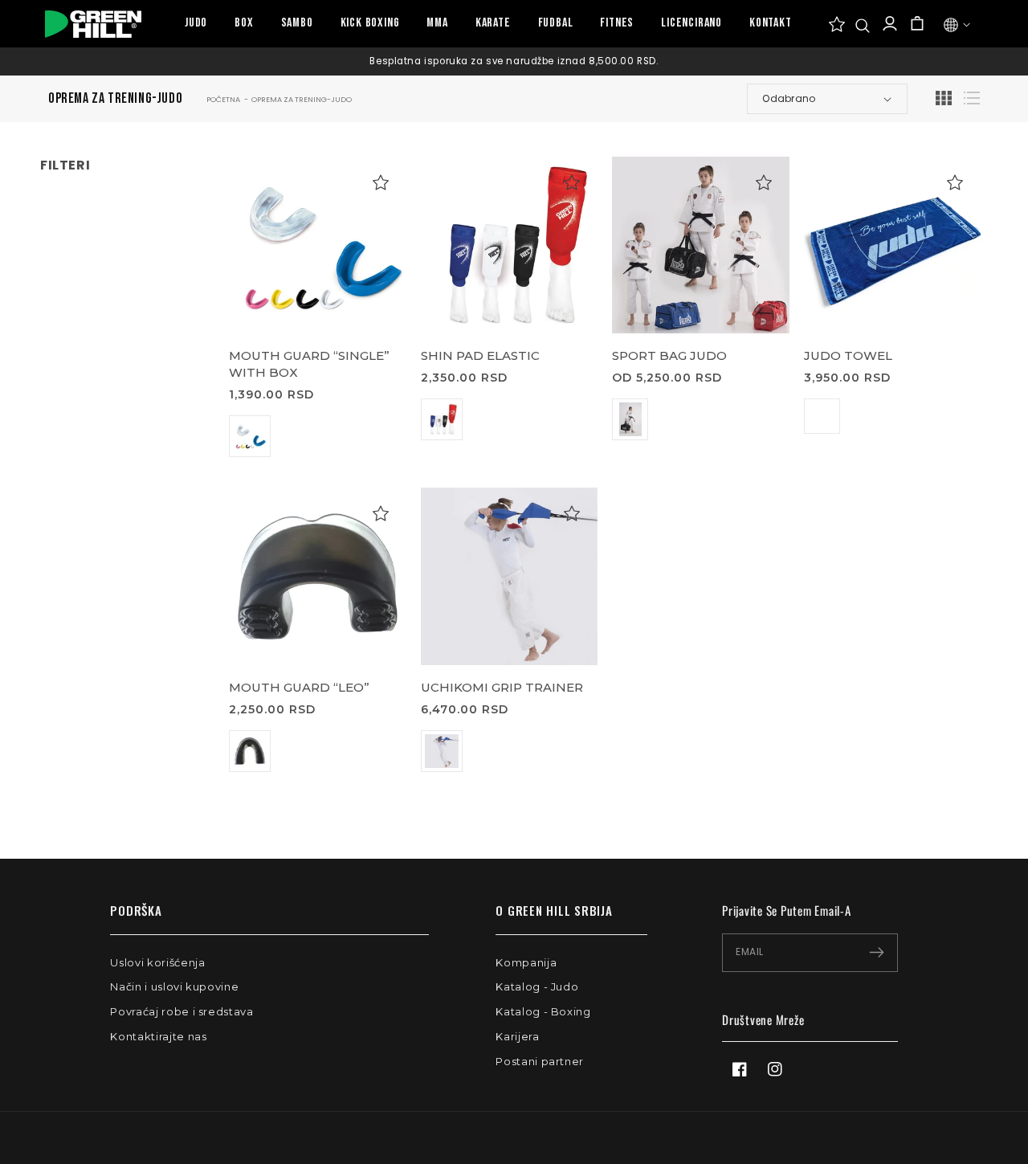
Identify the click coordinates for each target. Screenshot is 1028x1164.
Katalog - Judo (537, 986)
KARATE (493, 23)
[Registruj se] (877, 952)
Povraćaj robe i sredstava (181, 1011)
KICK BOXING (370, 23)
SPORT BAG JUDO (669, 355)
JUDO (196, 23)
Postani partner (540, 1061)
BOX (244, 23)
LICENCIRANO (691, 23)
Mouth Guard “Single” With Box (309, 364)
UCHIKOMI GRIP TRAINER (502, 687)
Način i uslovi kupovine (174, 986)
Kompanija (526, 962)
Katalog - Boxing (543, 1011)
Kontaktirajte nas (158, 1036)
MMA (436, 23)
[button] (862, 25)
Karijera (517, 1036)
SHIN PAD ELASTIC (480, 355)
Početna (223, 99)
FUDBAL (555, 23)
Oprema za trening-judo (301, 99)
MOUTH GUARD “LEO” (299, 687)
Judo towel (848, 355)
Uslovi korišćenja (157, 962)
